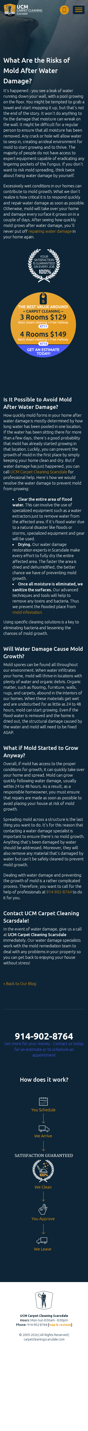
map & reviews (60, 1325)
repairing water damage (50, 231)
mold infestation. (27, 612)
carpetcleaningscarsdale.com (44, 1339)
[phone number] (64, 9)
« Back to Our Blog (19, 983)
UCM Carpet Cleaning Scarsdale (38, 472)
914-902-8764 (59, 892)
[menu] (79, 10)
